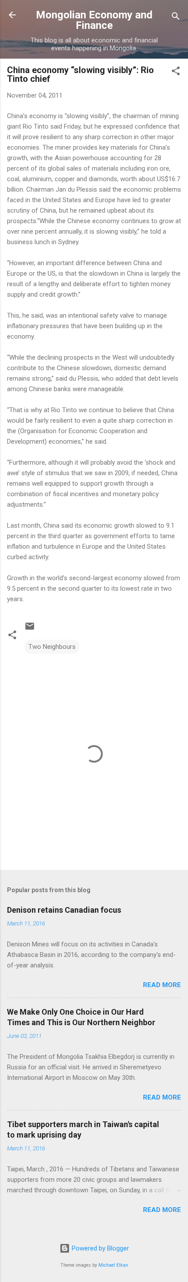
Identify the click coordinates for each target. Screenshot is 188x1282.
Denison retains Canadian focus (64, 909)
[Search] (176, 17)
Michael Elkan (113, 1265)
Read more (162, 985)
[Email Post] (29, 629)
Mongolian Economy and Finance (94, 20)
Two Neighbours (52, 647)
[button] (176, 72)
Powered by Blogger (99, 1248)
